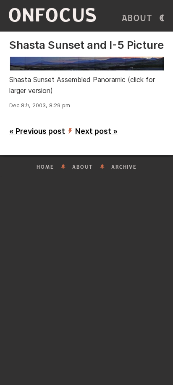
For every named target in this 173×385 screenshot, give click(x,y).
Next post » (96, 131)
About (137, 18)
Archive (124, 167)
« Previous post (37, 131)
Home (45, 167)
